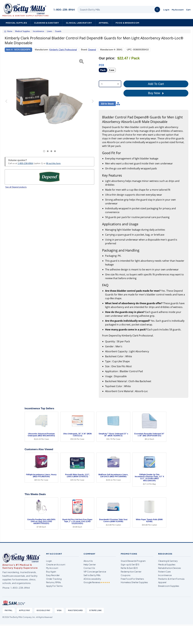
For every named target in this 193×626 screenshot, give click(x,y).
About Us (88, 560)
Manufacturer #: (108, 49)
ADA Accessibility (92, 578)
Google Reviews (97, 582)
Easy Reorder (53, 575)
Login (49, 560)
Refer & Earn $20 (129, 568)
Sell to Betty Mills (92, 575)
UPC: (129, 49)
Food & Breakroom (127, 22)
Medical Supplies (16, 22)
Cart (188, 9)
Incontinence (165, 575)
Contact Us (89, 568)
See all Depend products (16, 187)
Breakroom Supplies (168, 586)
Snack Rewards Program (133, 560)
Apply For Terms (54, 586)
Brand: (84, 49)
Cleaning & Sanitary (46, 22)
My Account (178, 9)
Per (101, 65)
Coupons (125, 575)
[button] (8, 104)
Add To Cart (156, 84)
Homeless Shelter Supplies (134, 582)
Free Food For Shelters (132, 578)
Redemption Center (131, 571)
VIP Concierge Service (95, 571)
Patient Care (164, 571)
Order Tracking (54, 578)
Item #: (9, 49)
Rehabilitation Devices (169, 568)
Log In (166, 9)
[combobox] (110, 84)
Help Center (90, 564)
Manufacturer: (42, 49)
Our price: (107, 58)
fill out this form (53, 163)
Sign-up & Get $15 (130, 564)
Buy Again (51, 571)
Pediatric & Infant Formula (171, 578)
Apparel (104, 22)
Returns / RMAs (53, 582)
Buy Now (154, 93)
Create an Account (55, 564)
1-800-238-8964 (64, 9)
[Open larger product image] (49, 101)
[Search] (157, 9)
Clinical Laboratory (79, 22)
